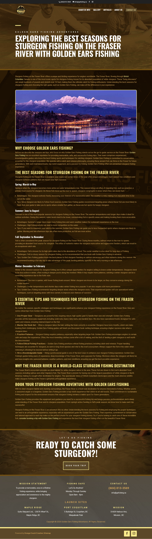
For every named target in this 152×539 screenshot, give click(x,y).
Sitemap (47, 533)
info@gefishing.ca (119, 492)
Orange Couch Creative (33, 533)
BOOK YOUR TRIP (76, 465)
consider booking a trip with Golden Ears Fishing (38, 418)
